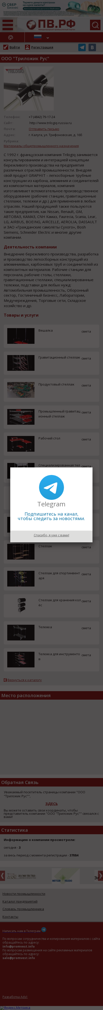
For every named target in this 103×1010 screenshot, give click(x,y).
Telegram (51, 503)
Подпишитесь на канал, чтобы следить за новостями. (51, 516)
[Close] (92, 467)
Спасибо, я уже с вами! (51, 535)
